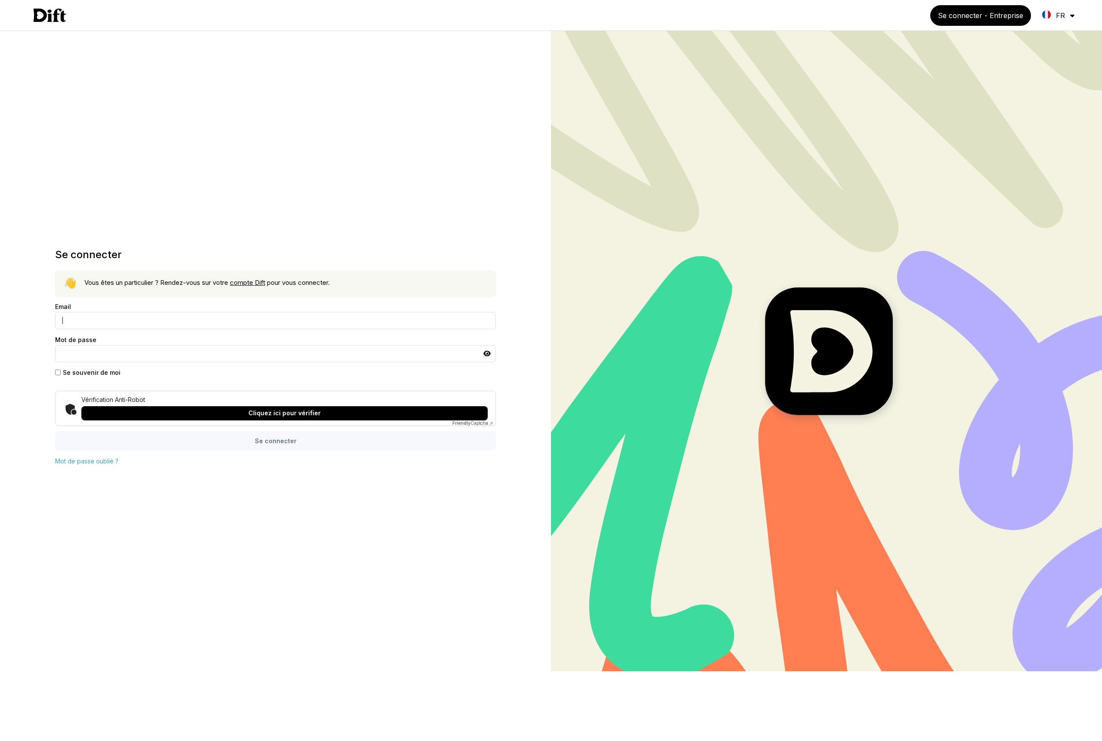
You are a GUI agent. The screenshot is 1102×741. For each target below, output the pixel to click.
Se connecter (276, 441)
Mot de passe (75, 339)
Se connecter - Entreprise (980, 15)
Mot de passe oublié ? (86, 461)
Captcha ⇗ (472, 423)
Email (63, 306)
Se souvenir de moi (92, 372)
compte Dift (247, 282)
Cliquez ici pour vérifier (284, 413)
